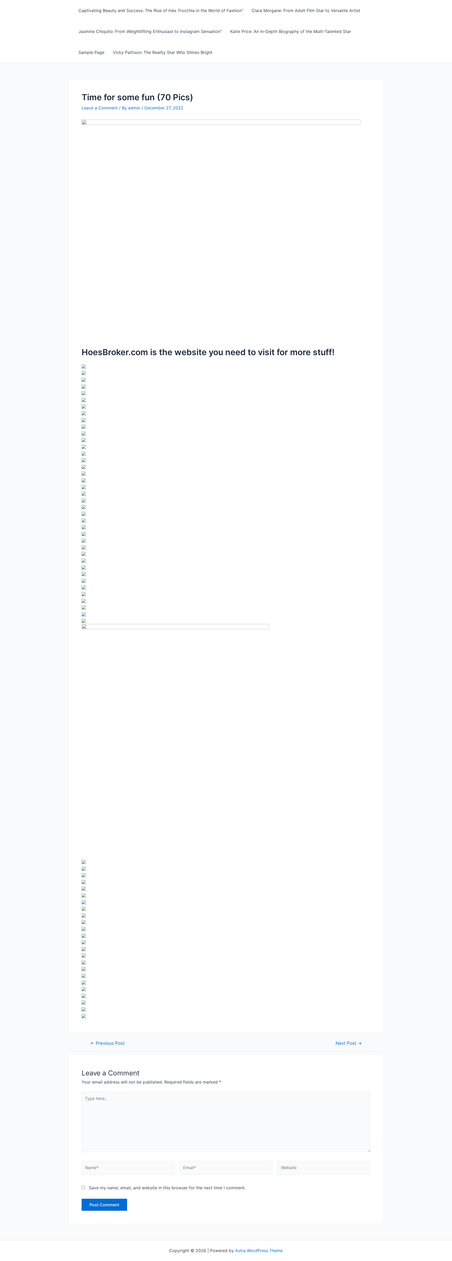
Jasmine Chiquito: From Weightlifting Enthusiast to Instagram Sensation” (150, 31)
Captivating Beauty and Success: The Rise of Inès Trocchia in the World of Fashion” (160, 10)
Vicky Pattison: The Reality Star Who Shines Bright (162, 52)
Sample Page (91, 52)
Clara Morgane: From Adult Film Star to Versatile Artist (306, 10)
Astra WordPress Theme (259, 1250)
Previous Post (107, 1043)
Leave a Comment (100, 107)
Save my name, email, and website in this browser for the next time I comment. (167, 1187)
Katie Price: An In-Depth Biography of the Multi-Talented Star (290, 31)
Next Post (349, 1043)
